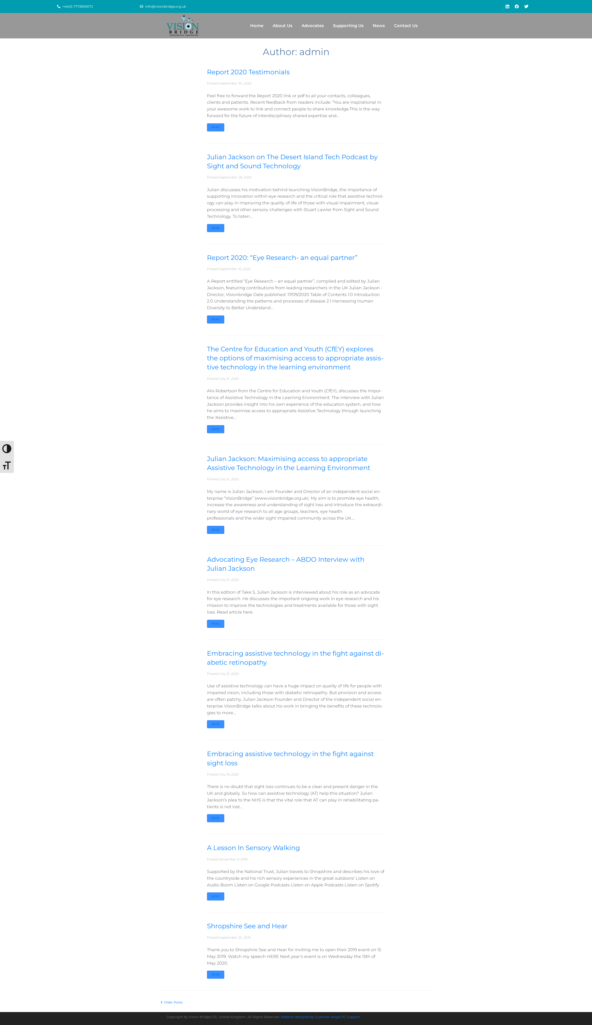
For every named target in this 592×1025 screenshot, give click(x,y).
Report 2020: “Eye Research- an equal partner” (282, 258)
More (216, 127)
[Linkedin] (507, 6)
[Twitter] (526, 6)
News (379, 25)
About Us (282, 25)
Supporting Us (348, 25)
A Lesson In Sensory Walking (253, 848)
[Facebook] (517, 6)
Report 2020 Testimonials (248, 72)
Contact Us (406, 25)
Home (256, 25)
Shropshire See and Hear (247, 926)
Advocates (313, 25)
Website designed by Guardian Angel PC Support (320, 1017)
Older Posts (172, 1002)
